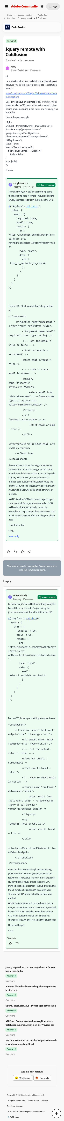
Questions (11, 18)
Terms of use (33, 1100)
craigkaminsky (20, 183)
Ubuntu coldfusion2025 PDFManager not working (30, 1005)
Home (9, 15)
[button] (6, 7)
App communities (25, 15)
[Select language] (42, 6)
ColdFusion (42, 15)
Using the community (16, 1100)
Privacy (44, 1100)
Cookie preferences (15, 1106)
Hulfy (13, 66)
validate (31, 206)
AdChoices (14, 1117)
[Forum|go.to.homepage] (24, 6)
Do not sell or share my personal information (26, 1111)
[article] (32, 769)
